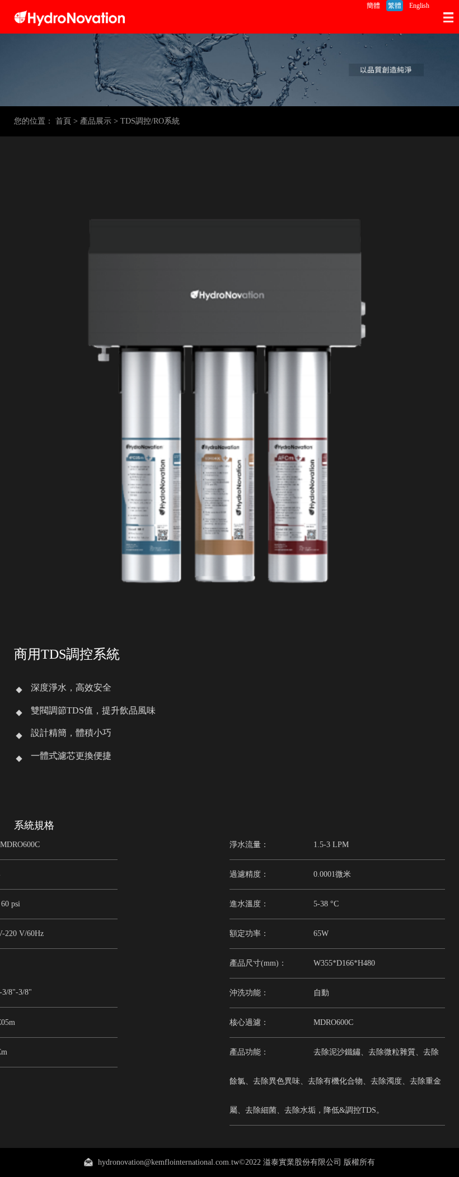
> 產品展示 (92, 121)
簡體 (373, 6)
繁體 (394, 6)
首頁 (63, 121)
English (419, 6)
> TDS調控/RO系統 (147, 121)
